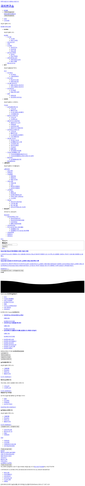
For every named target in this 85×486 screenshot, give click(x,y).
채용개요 (13, 176)
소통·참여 (7, 169)
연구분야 (10, 72)
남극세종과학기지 (12, 107)
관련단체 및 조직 (12, 58)
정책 (8, 93)
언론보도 (10, 172)
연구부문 (13, 90)
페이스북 (6, 472)
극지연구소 (7, 5)
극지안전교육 (8, 429)
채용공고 (13, 177)
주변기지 (6, 372)
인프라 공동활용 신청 (13, 152)
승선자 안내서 (8, 404)
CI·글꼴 (9, 45)
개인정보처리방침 (9, 446)
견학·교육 (10, 181)
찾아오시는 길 (8, 431)
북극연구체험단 (15, 186)
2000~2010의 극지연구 (17, 85)
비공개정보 (14, 222)
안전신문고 (4, 461)
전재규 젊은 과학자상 (17, 196)
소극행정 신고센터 (6, 463)
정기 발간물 (14, 205)
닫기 (2, 239)
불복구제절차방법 (16, 223)
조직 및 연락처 (11, 52)
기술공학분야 (15, 76)
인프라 (6, 105)
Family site (6, 449)
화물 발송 (13, 149)
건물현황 (6, 368)
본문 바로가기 (5, 1)
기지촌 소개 (7, 387)
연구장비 (6, 400)
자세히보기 (8, 376)
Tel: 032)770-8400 (39, 466)
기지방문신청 (15, 143)
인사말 (9, 37)
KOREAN (13, 14)
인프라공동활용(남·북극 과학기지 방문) (22, 156)
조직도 (13, 54)
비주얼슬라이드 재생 (18, 270)
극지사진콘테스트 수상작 (18, 207)
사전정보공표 (11, 225)
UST (12, 184)
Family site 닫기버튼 (6, 464)
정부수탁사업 (15, 81)
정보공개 (6, 215)
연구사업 (10, 78)
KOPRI (6, 35)
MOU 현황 (14, 61)
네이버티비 (7, 476)
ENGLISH (9, 12)
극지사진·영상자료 (16, 201)
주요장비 (6, 370)
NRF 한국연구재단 (6, 456)
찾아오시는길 (11, 63)
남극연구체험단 (15, 188)
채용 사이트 (14, 179)
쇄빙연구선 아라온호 (13, 121)
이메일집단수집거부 (10, 444)
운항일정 (13, 124)
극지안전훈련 (15, 145)
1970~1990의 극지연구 (17, 86)
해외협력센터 (11, 161)
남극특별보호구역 (16, 159)
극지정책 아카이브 (16, 97)
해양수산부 (4, 459)
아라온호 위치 (15, 126)
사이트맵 (6, 20)
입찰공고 (10, 234)
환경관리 (10, 157)
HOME (6, 10)
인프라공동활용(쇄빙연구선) (19, 154)
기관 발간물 (14, 203)
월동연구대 (14, 110)
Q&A (12, 191)
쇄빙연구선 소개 (15, 122)
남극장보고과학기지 (13, 129)
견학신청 (13, 183)
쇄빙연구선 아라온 (5, 357)
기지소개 (13, 108)
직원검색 (6, 434)
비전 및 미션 (11, 42)
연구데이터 (10, 88)
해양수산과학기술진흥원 (8, 452)
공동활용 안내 (15, 229)
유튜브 (6, 481)
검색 (5, 18)
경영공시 (10, 236)
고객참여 (10, 189)
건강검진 (13, 147)
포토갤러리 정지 (5, 426)
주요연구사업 (15, 79)
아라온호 (13, 49)
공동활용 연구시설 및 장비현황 (20, 230)
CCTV (3, 376)
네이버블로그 (8, 474)
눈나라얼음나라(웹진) (17, 135)
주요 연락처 (14, 56)
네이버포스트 (8, 478)
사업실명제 (10, 232)
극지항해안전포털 (16, 150)
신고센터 (13, 198)
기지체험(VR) (15, 114)
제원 (5, 398)
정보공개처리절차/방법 (17, 220)
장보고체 (13, 51)
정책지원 (13, 95)
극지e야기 (4, 457)
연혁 (8, 44)
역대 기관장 (14, 40)
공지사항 (10, 170)
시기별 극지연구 (12, 83)
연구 (5, 71)
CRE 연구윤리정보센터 (7, 454)
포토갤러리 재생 (15, 426)
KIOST (3, 451)
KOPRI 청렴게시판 (16, 194)
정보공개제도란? (16, 218)
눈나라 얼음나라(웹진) (17, 112)
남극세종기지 (4, 353)
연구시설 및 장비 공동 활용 (15, 227)
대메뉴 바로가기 (14, 1)
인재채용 (10, 174)
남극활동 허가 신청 (16, 142)
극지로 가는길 (11, 138)
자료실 (9, 200)
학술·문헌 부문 (15, 92)
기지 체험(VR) (15, 136)
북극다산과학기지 (12, 115)
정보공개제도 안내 (12, 216)
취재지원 (13, 193)
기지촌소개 (14, 119)
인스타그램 (7, 479)
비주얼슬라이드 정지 (6, 270)
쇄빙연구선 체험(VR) (17, 128)
